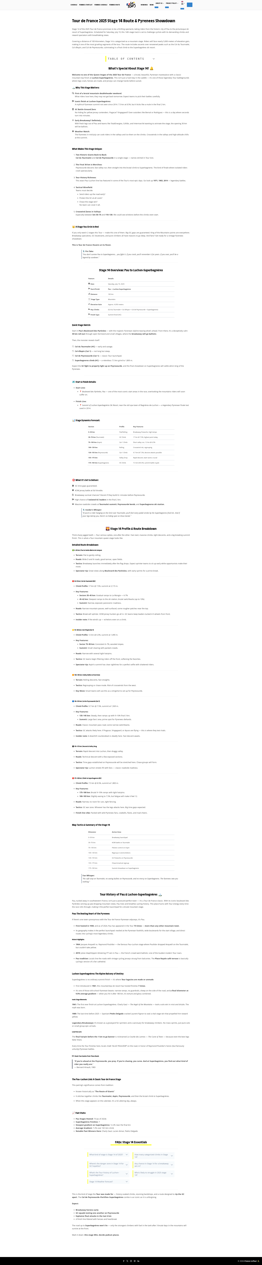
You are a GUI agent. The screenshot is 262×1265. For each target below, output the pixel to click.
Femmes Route (114, 5)
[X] (127, 1261)
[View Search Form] (189, 5)
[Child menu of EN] (182, 8)
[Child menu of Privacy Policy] (167, 7)
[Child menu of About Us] (156, 7)
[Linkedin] (138, 1261)
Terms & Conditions (10, 1261)
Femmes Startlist (86, 5)
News (152, 5)
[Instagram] (131, 1261)
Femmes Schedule (100, 5)
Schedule (74, 5)
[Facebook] (123, 1261)
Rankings (144, 5)
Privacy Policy (25, 1261)
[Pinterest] (135, 1261)
